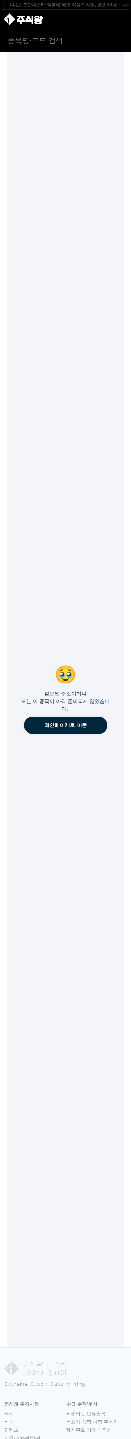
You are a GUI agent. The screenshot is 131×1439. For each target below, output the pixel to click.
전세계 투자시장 (21, 1404)
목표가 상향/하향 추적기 (92, 1421)
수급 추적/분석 (82, 1404)
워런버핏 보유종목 (86, 1413)
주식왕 (29, 20)
